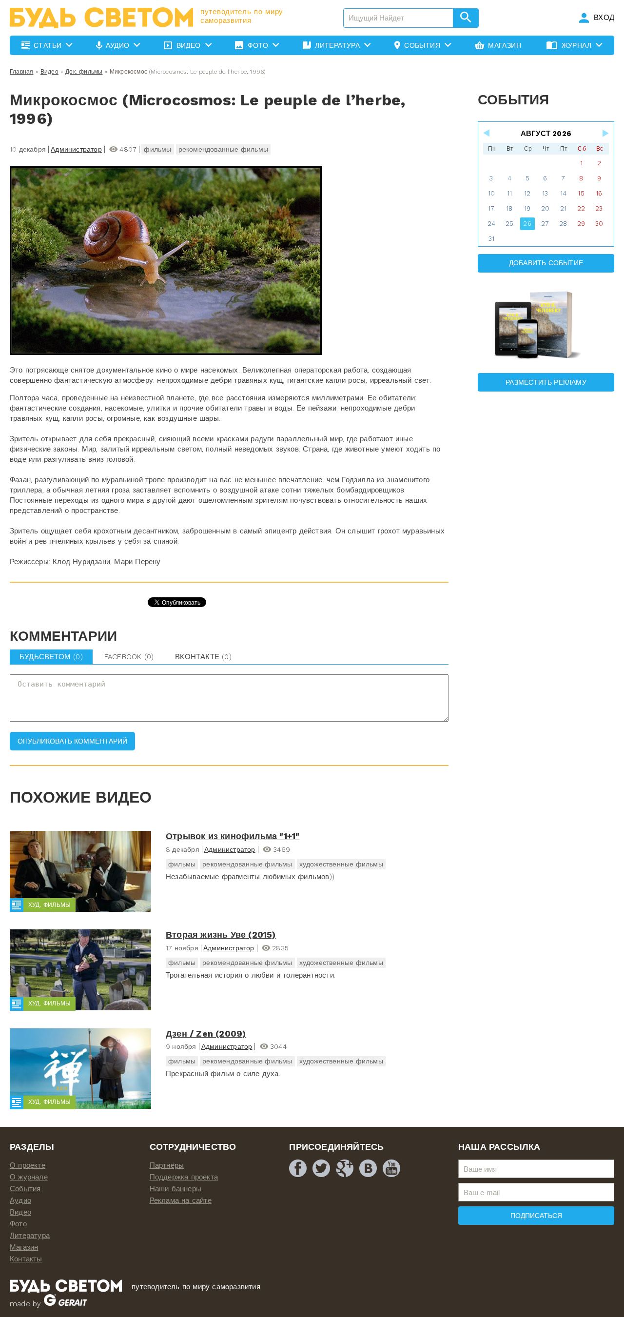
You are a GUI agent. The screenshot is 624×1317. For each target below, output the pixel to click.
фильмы (157, 149)
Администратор (76, 149)
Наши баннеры (175, 1188)
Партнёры (167, 1165)
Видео (49, 71)
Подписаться (536, 1215)
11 (509, 193)
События (25, 1188)
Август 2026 (546, 133)
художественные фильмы (341, 864)
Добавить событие (546, 263)
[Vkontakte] (368, 1168)
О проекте (27, 1165)
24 (491, 223)
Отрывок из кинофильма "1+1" (232, 836)
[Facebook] (298, 1168)
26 (527, 223)
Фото (18, 1223)
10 (491, 193)
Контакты (26, 1259)
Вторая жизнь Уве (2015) (221, 934)
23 (599, 208)
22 (581, 208)
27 (545, 223)
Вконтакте (203, 656)
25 (509, 223)
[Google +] (344, 1168)
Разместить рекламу (546, 382)
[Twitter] (321, 1168)
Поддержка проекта (184, 1177)
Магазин (24, 1247)
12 (527, 193)
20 (545, 208)
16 (599, 193)
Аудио (20, 1200)
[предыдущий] (487, 133)
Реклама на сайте (181, 1200)
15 (581, 193)
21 (563, 208)
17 (491, 208)
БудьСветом (51, 656)
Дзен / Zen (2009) (206, 1033)
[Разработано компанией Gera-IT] (65, 1303)
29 (581, 223)
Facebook (129, 656)
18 (509, 208)
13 (545, 193)
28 (563, 223)
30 (599, 223)
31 (491, 238)
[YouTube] (391, 1168)
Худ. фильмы (49, 905)
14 (563, 193)
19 (527, 208)
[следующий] (605, 133)
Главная (21, 71)
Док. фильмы (83, 71)
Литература (30, 1235)
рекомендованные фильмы (223, 149)
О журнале (29, 1177)
